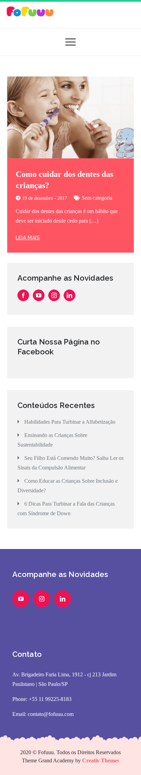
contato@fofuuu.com (51, 714)
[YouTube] (38, 295)
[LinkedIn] (69, 295)
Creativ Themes (100, 760)
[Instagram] (54, 295)
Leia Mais (28, 237)
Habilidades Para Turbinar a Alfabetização (69, 422)
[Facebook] (23, 295)
